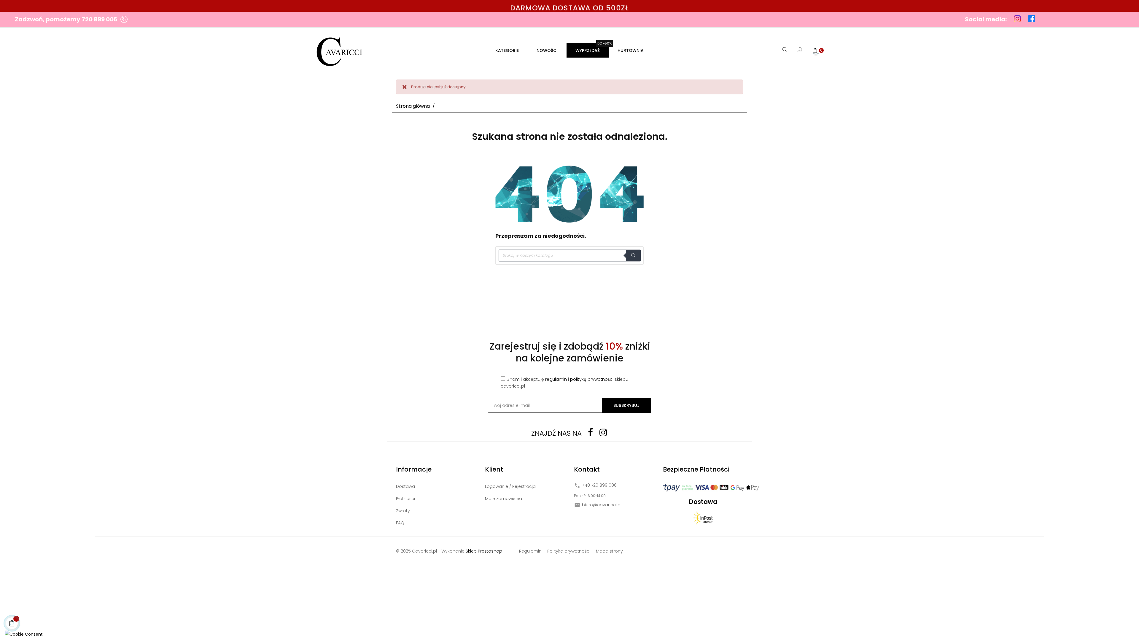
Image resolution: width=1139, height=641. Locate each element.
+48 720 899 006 (599, 485)
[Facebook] (590, 432)
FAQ (400, 523)
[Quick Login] (800, 50)
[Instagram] (603, 432)
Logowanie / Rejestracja (510, 486)
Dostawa (405, 486)
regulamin (556, 379)
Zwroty (403, 511)
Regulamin (530, 551)
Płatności (405, 499)
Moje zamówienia (503, 499)
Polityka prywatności (568, 551)
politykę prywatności (591, 379)
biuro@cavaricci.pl (601, 505)
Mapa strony (609, 551)
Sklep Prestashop (484, 551)
